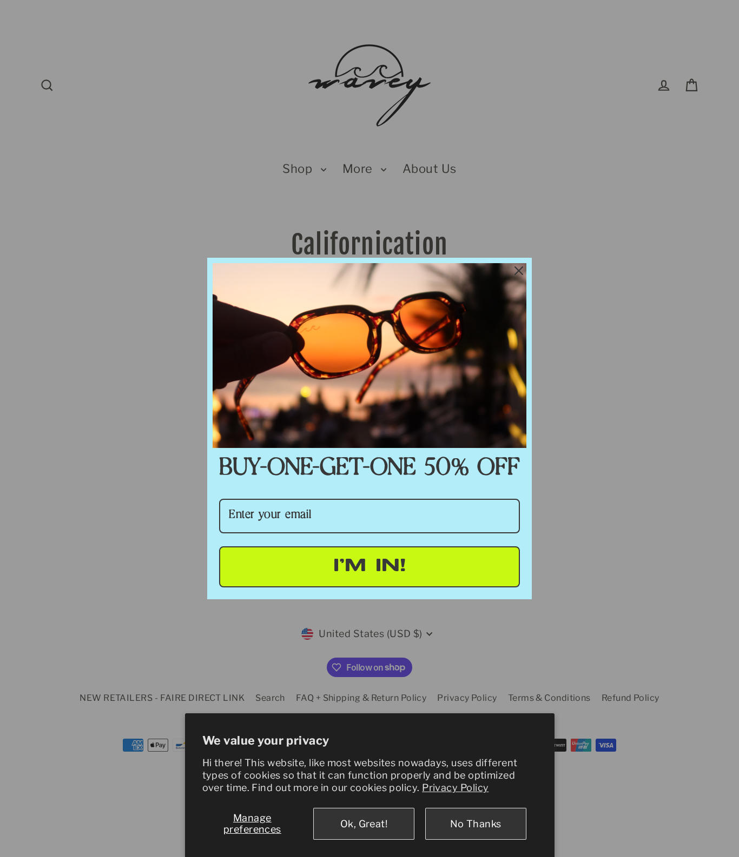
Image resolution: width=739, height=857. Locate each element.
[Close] (519, 271)
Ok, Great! (364, 823)
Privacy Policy (455, 787)
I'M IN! (369, 566)
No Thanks (476, 823)
